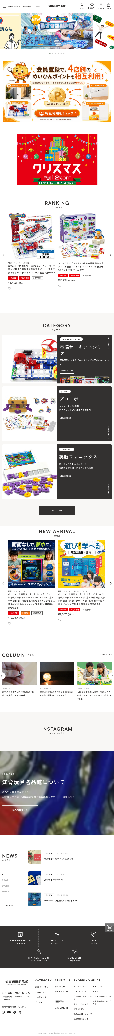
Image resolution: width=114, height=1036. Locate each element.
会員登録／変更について (83, 998)
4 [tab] (59, 53)
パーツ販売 (26, 6)
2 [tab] (53, 53)
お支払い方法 (79, 1009)
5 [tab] (61, 53)
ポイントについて (81, 1004)
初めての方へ (60, 986)
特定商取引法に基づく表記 (102, 1002)
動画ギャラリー (61, 991)
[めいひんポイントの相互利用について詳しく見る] (57, 91)
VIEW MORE (105, 654)
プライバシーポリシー (102, 996)
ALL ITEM (57, 510)
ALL (4, 874)
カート (95, 991)
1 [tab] (50, 53)
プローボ (36, 6)
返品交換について (81, 1019)
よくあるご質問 (80, 986)
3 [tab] (56, 53)
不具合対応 (41, 997)
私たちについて (20, 809)
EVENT (5, 886)
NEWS (5, 880)
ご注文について (80, 991)
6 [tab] (64, 53)
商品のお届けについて (83, 1014)
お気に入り (97, 986)
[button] (3, 255)
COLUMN (61, 1007)
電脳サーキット (14, 6)
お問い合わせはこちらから (14, 1006)
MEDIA (5, 891)
